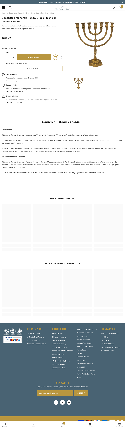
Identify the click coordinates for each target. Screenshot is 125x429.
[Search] (10, 7)
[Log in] (114, 7)
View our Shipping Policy (15, 102)
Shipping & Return (69, 121)
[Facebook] (56, 402)
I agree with (9, 63)
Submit (81, 393)
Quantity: (5, 52)
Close (123, 2)
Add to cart (34, 57)
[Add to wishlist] (55, 57)
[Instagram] (62, 402)
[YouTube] (69, 402)
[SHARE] (60, 57)
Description (48, 121)
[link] (16, 245)
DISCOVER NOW (79, 2)
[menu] (3, 7)
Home (4, 13)
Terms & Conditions (20, 63)
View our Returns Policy (14, 91)
